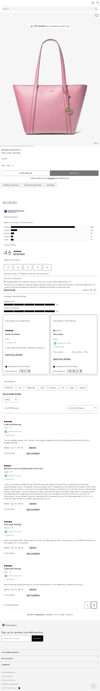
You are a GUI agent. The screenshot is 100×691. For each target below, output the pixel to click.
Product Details (11, 185)
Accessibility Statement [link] (10, 684)
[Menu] (97, 2)
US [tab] (12, 165)
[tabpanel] (50, 79)
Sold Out (74, 173)
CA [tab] (8, 165)
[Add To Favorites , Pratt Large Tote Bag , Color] (96, 15)
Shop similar (25, 173)
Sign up (37, 638)
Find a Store (11, 625)
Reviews (50, 185)
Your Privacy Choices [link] (9, 688)
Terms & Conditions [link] (8, 680)
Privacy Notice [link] (6, 676)
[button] (93, 686)
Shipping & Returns (32, 185)
